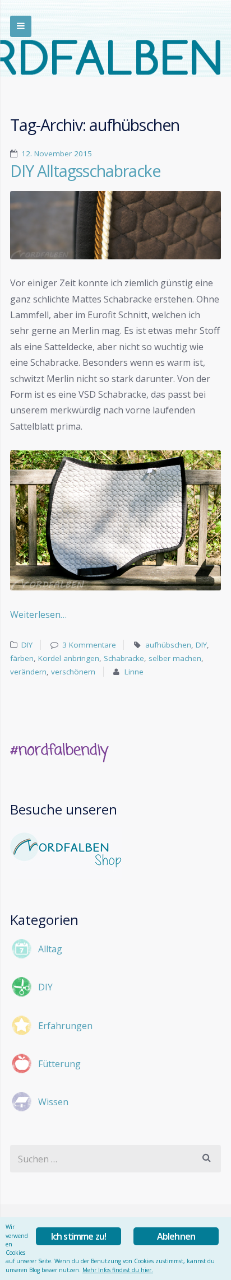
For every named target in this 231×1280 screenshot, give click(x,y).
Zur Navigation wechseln (20, 26)
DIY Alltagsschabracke (85, 170)
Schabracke (124, 658)
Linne (134, 672)
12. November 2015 (56, 153)
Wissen (53, 1102)
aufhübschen (168, 645)
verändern (28, 672)
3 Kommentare (89, 645)
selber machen (175, 658)
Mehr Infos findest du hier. (117, 1270)
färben (22, 658)
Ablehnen (176, 1236)
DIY (27, 645)
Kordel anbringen (68, 658)
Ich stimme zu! (79, 1236)
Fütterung (59, 1064)
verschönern (73, 672)
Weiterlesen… (38, 614)
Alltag (50, 949)
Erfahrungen (65, 1026)
